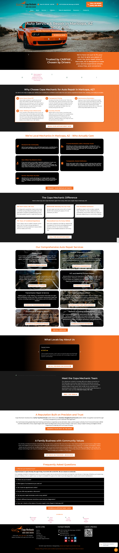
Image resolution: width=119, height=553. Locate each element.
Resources (76, 10)
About (37, 10)
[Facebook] (66, 538)
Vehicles (52, 10)
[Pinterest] (72, 541)
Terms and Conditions (50, 548)
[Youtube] (66, 541)
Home (31, 10)
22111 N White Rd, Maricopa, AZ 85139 (69, 4)
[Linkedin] (75, 538)
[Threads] (72, 538)
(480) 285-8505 (22, 535)
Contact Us (86, 10)
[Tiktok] (75, 541)
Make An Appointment (65, 10)
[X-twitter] (69, 541)
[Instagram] (69, 538)
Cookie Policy (68, 548)
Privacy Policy (39, 548)
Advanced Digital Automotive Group (70, 546)
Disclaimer (60, 548)
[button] (38, 352)
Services (44, 10)
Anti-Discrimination (78, 548)
